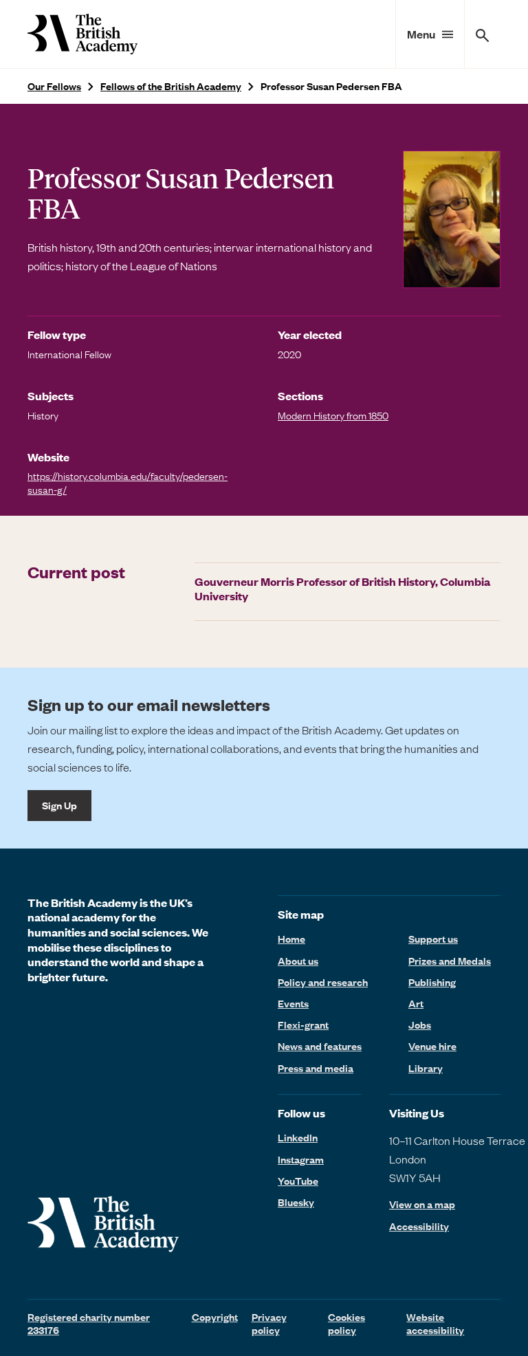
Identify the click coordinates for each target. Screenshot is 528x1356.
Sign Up (59, 805)
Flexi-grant (303, 1024)
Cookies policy (346, 1323)
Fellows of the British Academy (170, 86)
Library (425, 1068)
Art (416, 1003)
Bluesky (296, 1202)
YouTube (298, 1181)
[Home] (83, 34)
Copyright (215, 1317)
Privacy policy (269, 1323)
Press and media (315, 1068)
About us (298, 960)
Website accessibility (435, 1323)
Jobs (419, 1024)
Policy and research (323, 982)
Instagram (301, 1159)
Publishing (432, 982)
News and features (320, 1046)
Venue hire (432, 1046)
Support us (433, 938)
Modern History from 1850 (333, 415)
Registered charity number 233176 (89, 1323)
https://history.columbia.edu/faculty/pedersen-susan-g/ (128, 482)
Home (291, 938)
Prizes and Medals (449, 960)
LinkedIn (298, 1137)
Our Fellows (54, 86)
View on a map (422, 1204)
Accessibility (419, 1226)
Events (293, 1003)
